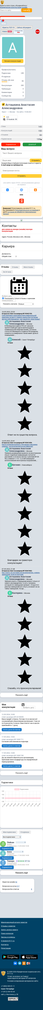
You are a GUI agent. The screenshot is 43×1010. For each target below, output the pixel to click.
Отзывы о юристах (8, 926)
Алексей (16, 339)
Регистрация (6, 948)
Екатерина (17, 593)
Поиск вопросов (7, 933)
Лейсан (10, 842)
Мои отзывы (28, 267)
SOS (37, 32)
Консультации (13, 85)
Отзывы (15, 267)
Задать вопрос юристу (9, 930)
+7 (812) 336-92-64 (8, 992)
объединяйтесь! (21, 5)
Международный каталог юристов (14, 922)
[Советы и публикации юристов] (2, 2)
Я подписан (6, 76)
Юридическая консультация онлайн (13, 7)
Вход (4, 23)
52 (16, 882)
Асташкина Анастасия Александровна (20, 322)
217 (18, 886)
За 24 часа (7, 272)
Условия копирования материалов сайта (22, 981)
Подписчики (13, 73)
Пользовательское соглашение (26, 210)
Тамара (10, 861)
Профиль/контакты (9, 70)
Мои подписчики (9, 832)
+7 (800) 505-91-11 (8, 986)
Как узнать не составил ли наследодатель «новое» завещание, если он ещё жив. (21, 573)
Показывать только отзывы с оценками (19, 298)
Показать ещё (21, 695)
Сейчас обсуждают (24, 27)
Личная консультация (12, 61)
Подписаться (11, 144)
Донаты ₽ (32, 144)
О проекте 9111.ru (7, 941)
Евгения (16, 465)
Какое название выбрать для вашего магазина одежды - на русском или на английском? (19, 445)
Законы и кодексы (8, 937)
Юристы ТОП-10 (8, 27)
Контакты (5, 944)
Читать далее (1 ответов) (11, 746)
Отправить (36, 160)
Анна (9, 852)
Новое (6, 31)
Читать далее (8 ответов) (11, 729)
